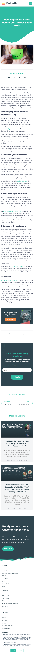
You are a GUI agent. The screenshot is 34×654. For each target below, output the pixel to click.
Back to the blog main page (17, 394)
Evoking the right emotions (9, 280)
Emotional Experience (8, 129)
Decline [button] (20, 650)
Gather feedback (22, 181)
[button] (9, 77)
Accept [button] (13, 650)
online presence (19, 266)
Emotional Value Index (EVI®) (12, 211)
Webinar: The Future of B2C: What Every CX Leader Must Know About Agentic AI (17, 443)
